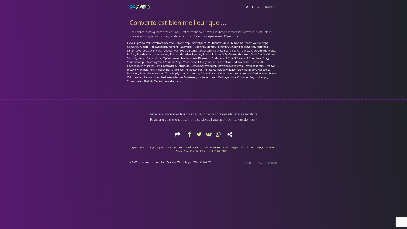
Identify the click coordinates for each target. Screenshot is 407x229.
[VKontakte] (209, 135)
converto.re (144, 162)
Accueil (248, 162)
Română (226, 147)
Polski (196, 147)
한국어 (203, 151)
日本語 (217, 151)
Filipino (179, 151)
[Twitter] (199, 135)
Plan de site (271, 162)
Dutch (188, 147)
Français (151, 147)
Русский (204, 147)
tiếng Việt (194, 151)
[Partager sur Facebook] (253, 7)
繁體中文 (226, 151)
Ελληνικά (244, 147)
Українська (215, 147)
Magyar (234, 147)
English (134, 147)
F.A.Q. (259, 162)
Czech (252, 147)
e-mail (153, 114)
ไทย (186, 151)
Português (171, 147)
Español (161, 147)
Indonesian (270, 147)
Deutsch (142, 147)
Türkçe (260, 147)
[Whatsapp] (218, 135)
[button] (269, 7)
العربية (210, 151)
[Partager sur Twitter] (246, 7)
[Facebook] (190, 135)
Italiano (181, 147)
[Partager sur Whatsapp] (258, 7)
